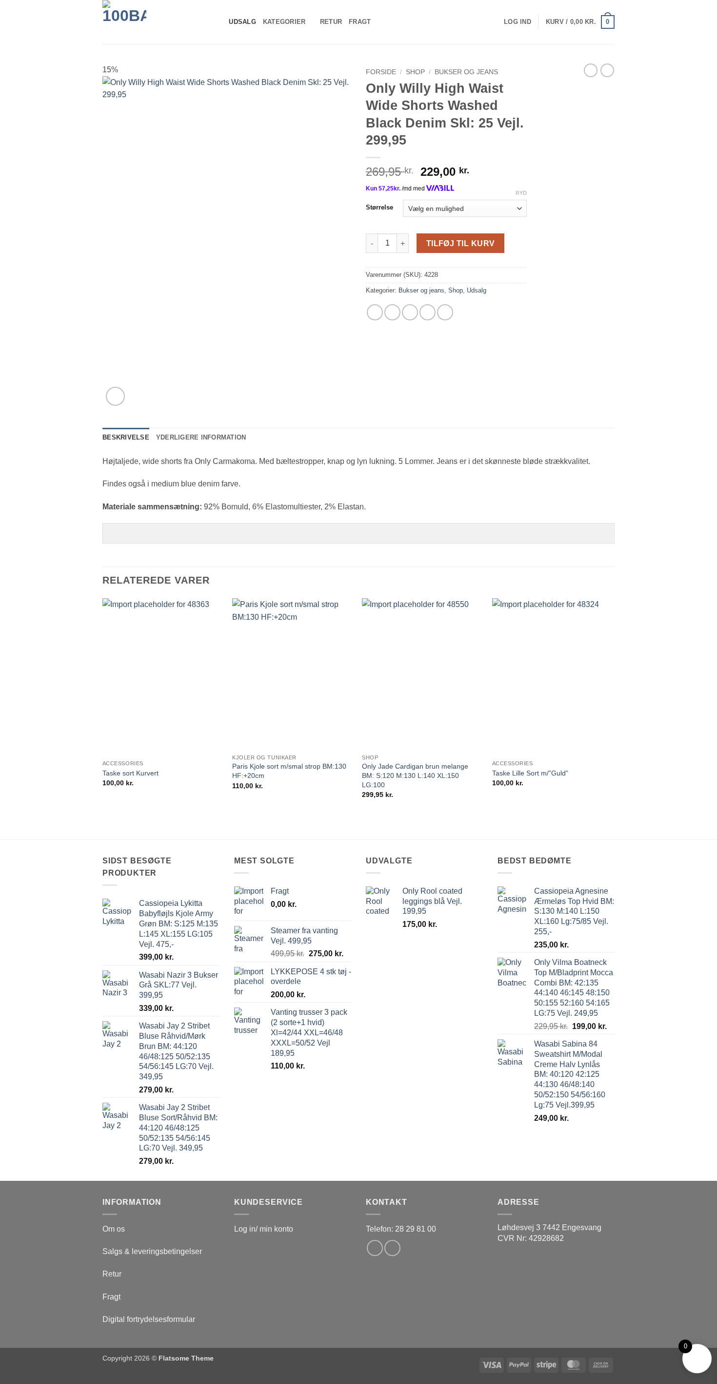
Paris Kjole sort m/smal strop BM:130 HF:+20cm (289, 770)
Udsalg (242, 21)
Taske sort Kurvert (130, 773)
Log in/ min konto (263, 1229)
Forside (381, 72)
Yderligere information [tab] (201, 437)
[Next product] (591, 70)
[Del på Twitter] (392, 312)
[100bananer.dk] (151, 22)
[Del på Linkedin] (445, 312)
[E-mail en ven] (410, 312)
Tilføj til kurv (460, 243)
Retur (331, 21)
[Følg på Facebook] (375, 1248)
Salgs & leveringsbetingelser (152, 1251)
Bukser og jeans (466, 72)
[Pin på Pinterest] (427, 312)
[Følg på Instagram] (392, 1248)
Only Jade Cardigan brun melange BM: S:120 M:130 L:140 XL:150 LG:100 (415, 775)
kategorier (284, 21)
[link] (549, 1227)
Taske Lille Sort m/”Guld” (530, 773)
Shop (415, 72)
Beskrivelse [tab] (125, 437)
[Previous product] (607, 70)
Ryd (521, 193)
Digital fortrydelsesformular (148, 1319)
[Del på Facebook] (375, 312)
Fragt (360, 21)
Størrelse (379, 207)
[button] (517, 22)
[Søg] (218, 22)
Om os (113, 1229)
